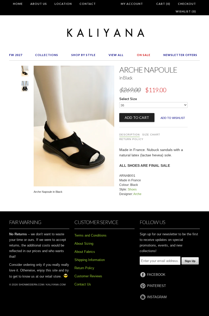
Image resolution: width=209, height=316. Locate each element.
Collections (46, 55)
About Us (38, 3)
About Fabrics (84, 252)
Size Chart (151, 134)
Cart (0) (163, 3)
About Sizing (83, 243)
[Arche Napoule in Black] (25, 72)
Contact (88, 3)
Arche (137, 194)
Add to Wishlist (173, 117)
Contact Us (82, 284)
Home (18, 3)
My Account (132, 3)
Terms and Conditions (90, 235)
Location (63, 3)
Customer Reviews (88, 276)
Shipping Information (89, 260)
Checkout (187, 3)
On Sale (143, 55)
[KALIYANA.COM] (104, 33)
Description (129, 134)
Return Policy (131, 139)
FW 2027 (15, 55)
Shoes (132, 189)
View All (116, 55)
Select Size (128, 99)
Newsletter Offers (180, 55)
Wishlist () (186, 11)
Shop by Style (83, 55)
